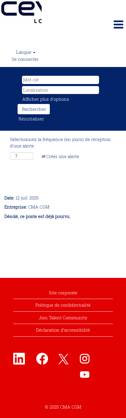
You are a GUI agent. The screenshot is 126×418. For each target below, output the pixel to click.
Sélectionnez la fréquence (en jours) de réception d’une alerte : (60, 142)
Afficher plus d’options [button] (45, 99)
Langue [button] (24, 52)
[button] (84, 24)
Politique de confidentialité (63, 305)
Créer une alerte (62, 156)
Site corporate (63, 293)
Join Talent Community (63, 317)
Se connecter (25, 59)
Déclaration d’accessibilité (63, 330)
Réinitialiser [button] (31, 119)
